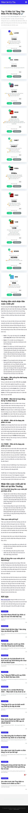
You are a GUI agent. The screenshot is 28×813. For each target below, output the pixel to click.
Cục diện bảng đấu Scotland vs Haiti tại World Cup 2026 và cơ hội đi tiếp (13, 736)
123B (16, 222)
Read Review (17, 50)
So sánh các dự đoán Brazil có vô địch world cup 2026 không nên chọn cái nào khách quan (13, 660)
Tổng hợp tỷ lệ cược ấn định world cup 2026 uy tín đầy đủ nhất (12, 705)
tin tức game (4, 611)
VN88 (16, 195)
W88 (16, 277)
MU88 (16, 112)
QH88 (16, 85)
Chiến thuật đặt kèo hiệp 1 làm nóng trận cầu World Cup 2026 (13, 630)
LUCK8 (16, 33)
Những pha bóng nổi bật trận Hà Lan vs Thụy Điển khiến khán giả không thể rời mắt (13, 767)
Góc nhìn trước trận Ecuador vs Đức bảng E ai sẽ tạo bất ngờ (13, 751)
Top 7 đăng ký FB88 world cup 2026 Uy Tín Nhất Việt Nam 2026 (13, 676)
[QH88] (11, 87)
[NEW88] (11, 252)
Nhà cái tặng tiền (5, 599)
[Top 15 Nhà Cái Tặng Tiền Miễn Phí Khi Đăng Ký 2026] (8, 2)
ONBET (16, 140)
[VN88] (11, 196)
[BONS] (11, 61)
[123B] (11, 223)
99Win (16, 168)
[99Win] (11, 170)
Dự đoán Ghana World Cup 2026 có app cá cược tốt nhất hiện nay (13, 616)
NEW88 (16, 251)
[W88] (12, 278)
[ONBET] (11, 141)
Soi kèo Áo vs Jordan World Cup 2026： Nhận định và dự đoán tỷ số (13, 691)
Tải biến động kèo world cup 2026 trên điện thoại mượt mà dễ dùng (12, 645)
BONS (16, 60)
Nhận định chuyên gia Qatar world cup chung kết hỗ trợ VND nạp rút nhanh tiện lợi (12, 721)
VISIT (9, 50)
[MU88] (11, 113)
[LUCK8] (11, 34)
